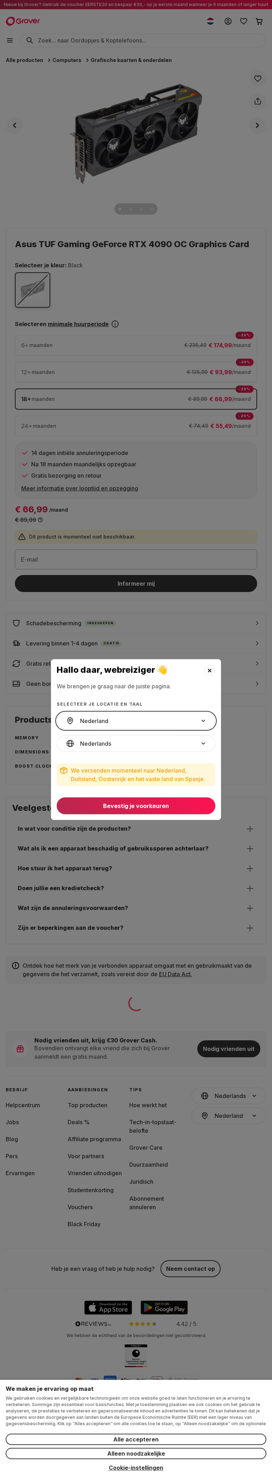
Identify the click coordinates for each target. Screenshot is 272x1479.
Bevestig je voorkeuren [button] (136, 805)
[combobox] (136, 720)
